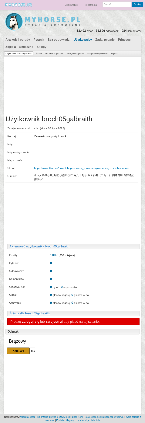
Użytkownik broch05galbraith (18, 53)
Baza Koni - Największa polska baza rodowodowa (97, 417)
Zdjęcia (10, 46)
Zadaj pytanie (105, 39)
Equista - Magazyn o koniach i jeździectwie (78, 420)
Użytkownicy (83, 39)
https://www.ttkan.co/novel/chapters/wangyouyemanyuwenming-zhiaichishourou (81, 168)
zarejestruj (54, 321)
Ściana (38, 53)
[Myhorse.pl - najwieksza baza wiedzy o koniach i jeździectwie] (43, 21)
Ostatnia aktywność (54, 53)
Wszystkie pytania (75, 53)
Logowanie (71, 4)
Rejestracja (90, 4)
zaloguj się (30, 321)
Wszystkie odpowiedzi (97, 53)
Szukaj (137, 4)
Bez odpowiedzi (59, 39)
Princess (124, 39)
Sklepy (41, 46)
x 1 (33, 350)
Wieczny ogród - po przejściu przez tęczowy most (45, 417)
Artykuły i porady (17, 39)
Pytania (38, 39)
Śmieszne (26, 46)
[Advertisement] (72, 84)
